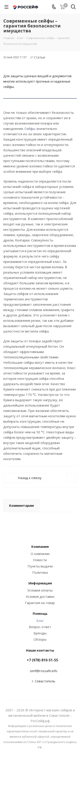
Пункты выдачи (40, 566)
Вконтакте (40, 769)
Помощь (40, 613)
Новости (40, 560)
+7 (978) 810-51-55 (42, 660)
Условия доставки (40, 596)
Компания (40, 546)
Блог (40, 620)
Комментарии (21, 505)
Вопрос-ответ (40, 627)
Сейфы (29, 128)
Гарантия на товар (40, 602)
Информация (40, 583)
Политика (40, 572)
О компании (40, 553)
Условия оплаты (40, 590)
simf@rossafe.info (43, 671)
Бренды (40, 633)
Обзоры (40, 639)
